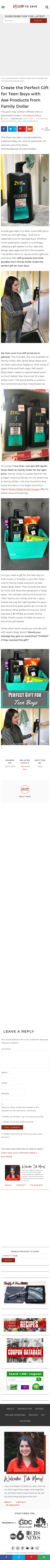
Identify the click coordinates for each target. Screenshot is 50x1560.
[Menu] (3, 7)
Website (5, 1093)
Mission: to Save (25, 6)
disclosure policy (30, 121)
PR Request (36, 1185)
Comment (6, 1049)
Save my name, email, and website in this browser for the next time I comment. (20, 1109)
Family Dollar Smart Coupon (24, 489)
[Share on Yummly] (30, 129)
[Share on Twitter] (18, 1557)
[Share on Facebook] (4, 129)
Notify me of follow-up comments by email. (24, 1117)
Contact (21, 1185)
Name (5, 1072)
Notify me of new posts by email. (19, 1122)
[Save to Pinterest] (31, 1557)
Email (4, 1083)
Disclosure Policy (32, 115)
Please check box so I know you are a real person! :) (21, 1135)
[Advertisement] (25, 49)
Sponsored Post (25, 768)
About (8, 1185)
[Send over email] (44, 1557)
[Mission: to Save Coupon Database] (25, 1363)
